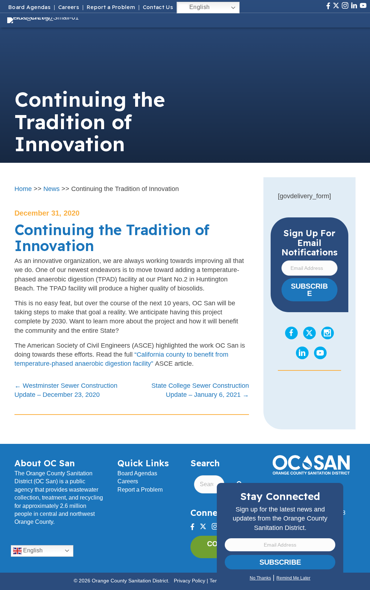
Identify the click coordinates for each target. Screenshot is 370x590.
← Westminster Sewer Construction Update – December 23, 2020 (65, 390)
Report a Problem (111, 7)
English (199, 7)
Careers (68, 7)
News (51, 188)
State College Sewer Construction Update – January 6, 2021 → (200, 390)
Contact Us (158, 7)
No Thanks (260, 578)
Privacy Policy (189, 580)
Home (23, 188)
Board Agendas (29, 7)
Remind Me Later (293, 578)
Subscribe (280, 562)
